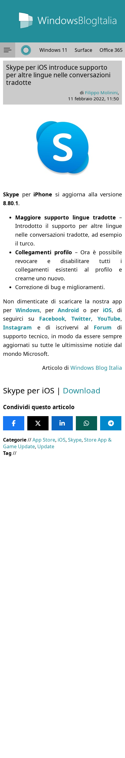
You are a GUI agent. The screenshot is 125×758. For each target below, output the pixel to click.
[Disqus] (62, 676)
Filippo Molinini (101, 92)
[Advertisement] (62, 524)
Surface (83, 50)
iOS (62, 439)
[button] (7, 50)
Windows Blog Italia (96, 367)
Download (81, 390)
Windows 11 (53, 50)
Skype (75, 439)
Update (45, 446)
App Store (43, 439)
